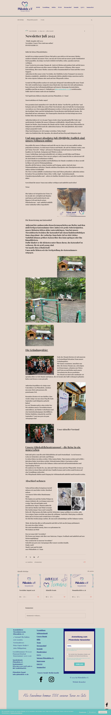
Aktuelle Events (51, 590)
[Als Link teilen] (38, 557)
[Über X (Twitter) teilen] (30, 557)
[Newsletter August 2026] (29, 580)
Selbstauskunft (42, 633)
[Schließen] (109, 712)
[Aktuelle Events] (55, 580)
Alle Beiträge (20, 20)
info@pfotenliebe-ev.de (21, 674)
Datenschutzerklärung (16, 713)
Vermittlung (41, 630)
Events (42, 20)
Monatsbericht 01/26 (79, 590)
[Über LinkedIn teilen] (34, 557)
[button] (91, 19)
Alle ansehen (90, 571)
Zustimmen (103, 712)
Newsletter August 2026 (27, 590)
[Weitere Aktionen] (85, 31)
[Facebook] (106, 704)
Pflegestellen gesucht (32, 20)
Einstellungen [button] (82, 712)
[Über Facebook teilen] (26, 557)
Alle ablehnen (92, 712)
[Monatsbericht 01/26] (82, 580)
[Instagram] (51, 679)
